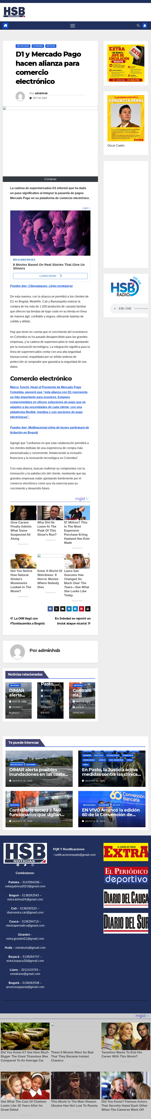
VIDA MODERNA (116, 760)
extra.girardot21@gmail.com (25, 938)
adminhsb (41, 93)
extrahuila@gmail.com (30, 947)
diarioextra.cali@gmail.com (25, 912)
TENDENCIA (127, 755)
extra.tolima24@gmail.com (25, 899)
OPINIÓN (87, 755)
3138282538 (30, 982)
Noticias (50, 46)
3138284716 (30, 921)
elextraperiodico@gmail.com (25, 925)
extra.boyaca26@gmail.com (25, 960)
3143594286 (30, 882)
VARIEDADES (89, 760)
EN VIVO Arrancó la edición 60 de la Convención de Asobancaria (111, 814)
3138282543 (30, 895)
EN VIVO (116, 805)
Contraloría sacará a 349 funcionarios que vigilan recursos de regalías (35, 814)
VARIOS (102, 760)
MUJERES (108, 751)
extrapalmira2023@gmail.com (25, 886)
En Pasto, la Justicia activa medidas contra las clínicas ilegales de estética (111, 774)
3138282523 (28, 908)
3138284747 (30, 956)
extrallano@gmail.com (25, 973)
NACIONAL (15, 685)
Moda (98, 751)
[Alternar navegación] (72, 25)
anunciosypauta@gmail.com (25, 987)
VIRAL (129, 760)
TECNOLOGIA (113, 755)
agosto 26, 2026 (22, 781)
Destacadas (23, 46)
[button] (138, 25)
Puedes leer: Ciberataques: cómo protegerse (41, 286)
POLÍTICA (98, 755)
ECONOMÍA (38, 46)
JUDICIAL (87, 751)
